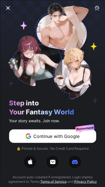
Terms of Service (53, 181)
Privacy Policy (85, 181)
